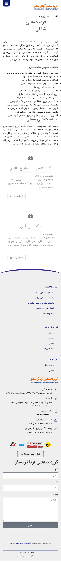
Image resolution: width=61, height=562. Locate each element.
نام (56, 469)
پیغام (55, 494)
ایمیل (55, 481)
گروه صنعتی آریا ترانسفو (36, 462)
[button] (6, 3)
